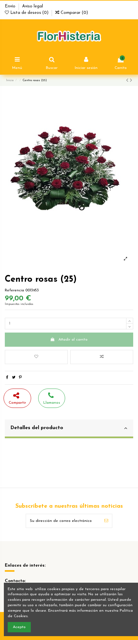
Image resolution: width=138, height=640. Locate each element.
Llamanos (51, 403)
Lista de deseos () (29, 13)
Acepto (19, 627)
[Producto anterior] (128, 81)
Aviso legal (32, 6)
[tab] (69, 429)
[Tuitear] (13, 378)
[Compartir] (7, 378)
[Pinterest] (20, 378)
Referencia (14, 290)
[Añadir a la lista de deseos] (36, 357)
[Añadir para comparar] (101, 357)
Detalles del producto (37, 427)
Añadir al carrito (73, 340)
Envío (11, 6)
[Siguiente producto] (131, 81)
